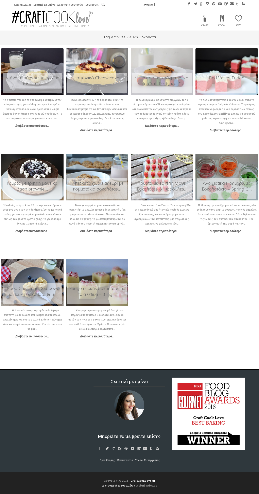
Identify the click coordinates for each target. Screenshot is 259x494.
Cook (221, 25)
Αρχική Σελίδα (22, 4)
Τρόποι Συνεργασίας (147, 460)
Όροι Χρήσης (107, 460)
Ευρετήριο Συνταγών (70, 4)
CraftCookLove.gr (143, 480)
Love (238, 25)
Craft (204, 25)
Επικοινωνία (125, 460)
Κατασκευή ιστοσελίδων (118, 485)
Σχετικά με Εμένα (44, 4)
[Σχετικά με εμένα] (129, 405)
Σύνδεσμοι (92, 4)
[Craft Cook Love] (52, 26)
